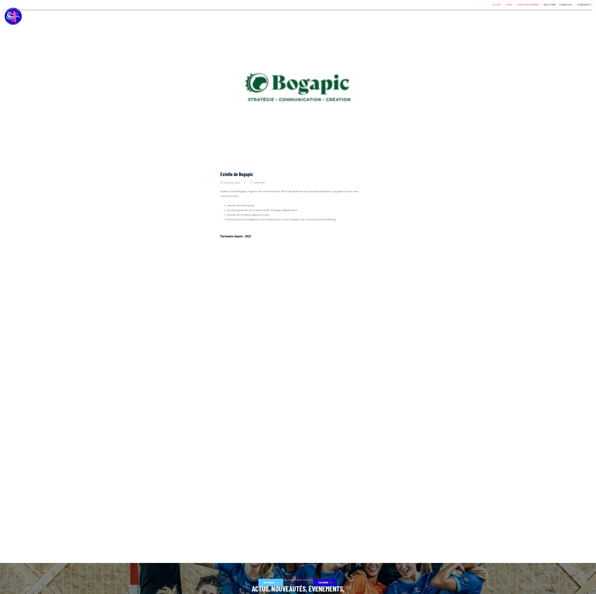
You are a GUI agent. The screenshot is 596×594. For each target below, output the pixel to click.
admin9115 (259, 182)
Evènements (584, 4)
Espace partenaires (528, 4)
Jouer (508, 4)
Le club (496, 4)
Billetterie (550, 4)
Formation (565, 4)
